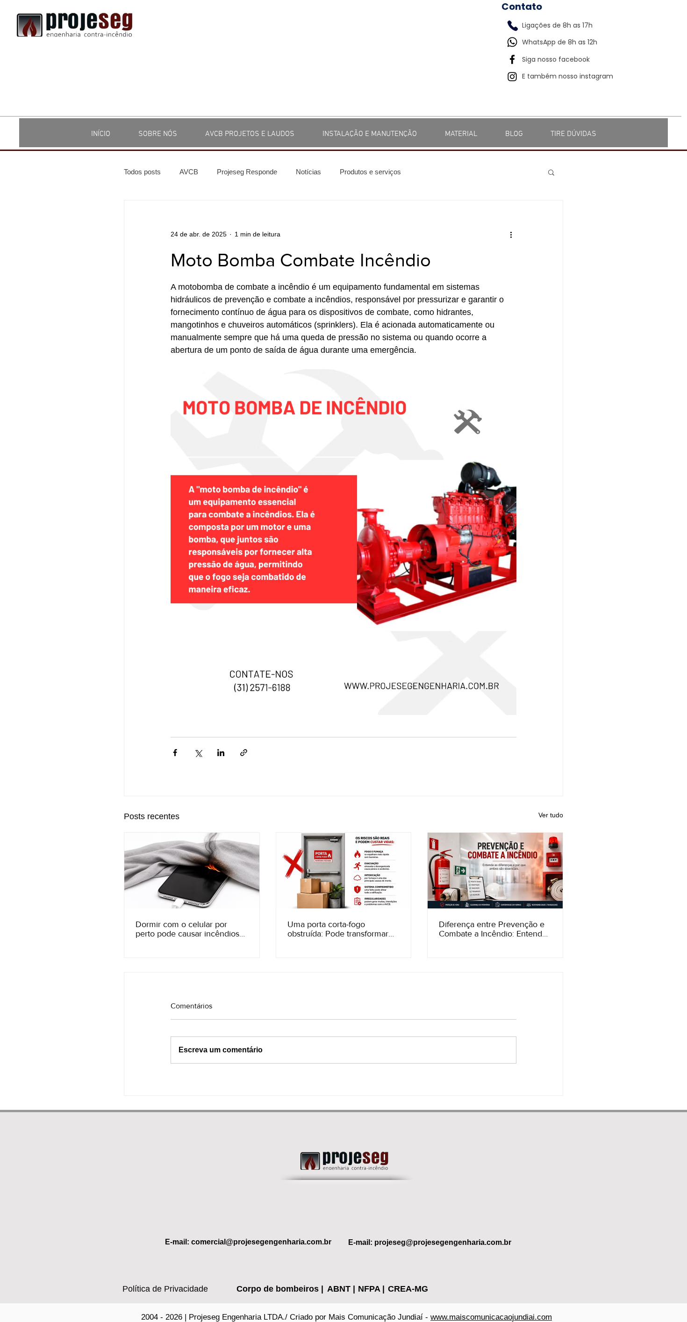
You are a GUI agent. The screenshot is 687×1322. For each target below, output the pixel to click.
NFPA (370, 1288)
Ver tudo (550, 815)
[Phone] (513, 26)
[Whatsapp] (512, 42)
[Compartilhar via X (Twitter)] (197, 752)
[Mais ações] (510, 234)
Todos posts (142, 172)
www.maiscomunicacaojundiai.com (491, 1317)
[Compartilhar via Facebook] (175, 752)
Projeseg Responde (247, 172)
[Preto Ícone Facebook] (512, 59)
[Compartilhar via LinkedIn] (220, 752)
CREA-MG (408, 1288)
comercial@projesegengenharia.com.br (261, 1242)
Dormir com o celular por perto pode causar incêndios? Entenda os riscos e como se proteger (189, 929)
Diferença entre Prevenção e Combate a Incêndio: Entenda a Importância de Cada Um (492, 929)
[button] (551, 172)
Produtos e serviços (370, 172)
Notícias (308, 172)
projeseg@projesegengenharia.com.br (442, 1242)
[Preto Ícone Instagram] (512, 77)
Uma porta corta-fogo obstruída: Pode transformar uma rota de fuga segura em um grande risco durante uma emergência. (341, 929)
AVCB (188, 172)
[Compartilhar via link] (243, 752)
